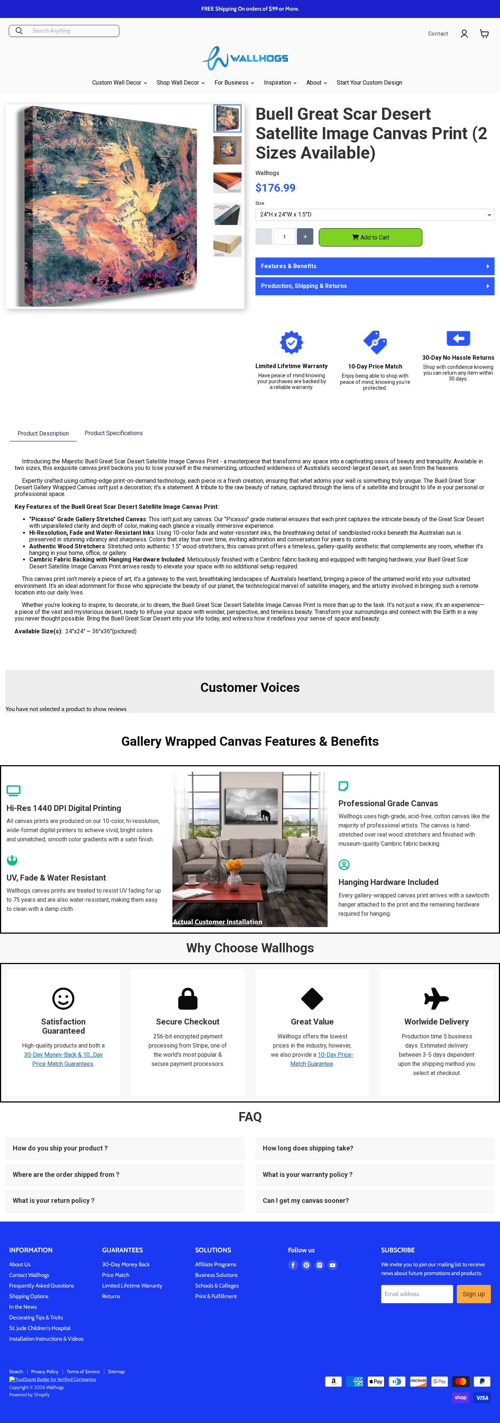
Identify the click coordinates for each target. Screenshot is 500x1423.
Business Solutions (216, 1275)
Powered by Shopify (29, 1394)
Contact (438, 34)
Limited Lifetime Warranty (132, 1285)
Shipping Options (28, 1296)
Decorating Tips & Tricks (36, 1317)
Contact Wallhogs (29, 1275)
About (314, 82)
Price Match (115, 1275)
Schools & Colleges (217, 1285)
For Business (232, 82)
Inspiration (278, 82)
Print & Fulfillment (216, 1296)
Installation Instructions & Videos (46, 1338)
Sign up (474, 1294)
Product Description (43, 433)
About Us (19, 1264)
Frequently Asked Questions (41, 1285)
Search (16, 1371)
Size (259, 203)
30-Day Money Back (126, 1264)
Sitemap (116, 1371)
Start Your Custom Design (369, 82)
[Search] (19, 31)
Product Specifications (114, 433)
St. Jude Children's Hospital (40, 1328)
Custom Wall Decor (117, 82)
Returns (111, 1296)
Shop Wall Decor (179, 82)
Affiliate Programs (215, 1264)
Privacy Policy (45, 1371)
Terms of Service (83, 1371)
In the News (23, 1307)
